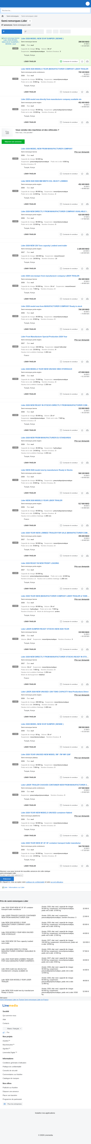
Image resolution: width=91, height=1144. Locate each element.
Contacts (6, 1023)
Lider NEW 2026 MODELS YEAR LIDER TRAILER (41, 500)
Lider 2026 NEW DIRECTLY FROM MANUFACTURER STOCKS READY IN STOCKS (56, 657)
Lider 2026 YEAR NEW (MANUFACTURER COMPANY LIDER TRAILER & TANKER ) (56, 596)
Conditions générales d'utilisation (14, 1063)
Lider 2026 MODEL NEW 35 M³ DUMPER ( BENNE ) (42, 39)
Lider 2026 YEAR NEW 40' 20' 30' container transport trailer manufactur (51, 843)
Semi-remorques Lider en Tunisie (12, 1000)
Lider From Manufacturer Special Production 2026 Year (44, 337)
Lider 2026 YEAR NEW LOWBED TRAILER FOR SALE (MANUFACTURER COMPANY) (17, 960)
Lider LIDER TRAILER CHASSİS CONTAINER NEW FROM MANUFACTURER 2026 (55, 785)
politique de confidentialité (35, 882)
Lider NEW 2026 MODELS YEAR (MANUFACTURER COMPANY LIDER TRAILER (54, 69)
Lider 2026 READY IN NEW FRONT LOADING (40, 563)
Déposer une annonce (13, 142)
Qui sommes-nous (9, 1015)
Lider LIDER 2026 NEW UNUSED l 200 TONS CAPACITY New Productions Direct (54, 692)
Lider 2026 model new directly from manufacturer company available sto (51, 99)
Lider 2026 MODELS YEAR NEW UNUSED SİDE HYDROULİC (46, 369)
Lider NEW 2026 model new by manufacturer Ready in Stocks (47, 470)
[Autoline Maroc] (14, 3)
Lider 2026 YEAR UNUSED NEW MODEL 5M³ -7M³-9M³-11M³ (46, 754)
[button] (87, 3)
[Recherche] (88, 10)
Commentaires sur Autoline (12, 1074)
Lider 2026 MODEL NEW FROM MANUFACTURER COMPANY (46, 149)
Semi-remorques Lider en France (36, 1000)
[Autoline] (2, 16)
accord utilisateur (57, 882)
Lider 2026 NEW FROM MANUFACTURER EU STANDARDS (46, 438)
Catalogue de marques (11, 1078)
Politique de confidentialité (12, 1067)
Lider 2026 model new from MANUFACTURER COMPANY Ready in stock (51, 306)
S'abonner (7, 879)
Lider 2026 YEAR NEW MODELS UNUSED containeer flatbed (46, 813)
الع (4, 1032)
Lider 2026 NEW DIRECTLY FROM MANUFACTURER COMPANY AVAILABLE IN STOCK (18, 951)
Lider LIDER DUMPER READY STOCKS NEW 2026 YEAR (45, 629)
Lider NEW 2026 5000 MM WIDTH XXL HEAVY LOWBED (44, 181)
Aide (4, 1019)
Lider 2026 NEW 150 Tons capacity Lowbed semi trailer (44, 246)
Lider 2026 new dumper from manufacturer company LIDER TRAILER (50, 276)
